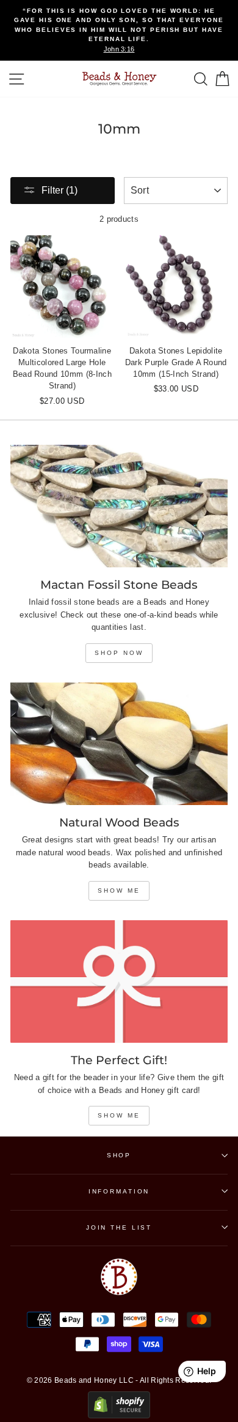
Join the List (119, 1227)
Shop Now (119, 652)
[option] (119, 30)
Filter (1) (59, 190)
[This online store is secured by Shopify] (119, 1415)
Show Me (119, 890)
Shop (119, 1155)
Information (119, 1191)
